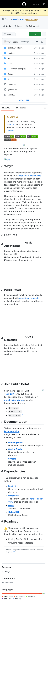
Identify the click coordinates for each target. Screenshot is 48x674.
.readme (11, 53)
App (9, 58)
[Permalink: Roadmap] (2, 521)
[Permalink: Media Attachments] (2, 244)
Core (10, 63)
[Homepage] (24, 4)
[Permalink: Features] (2, 235)
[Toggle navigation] (4, 4)
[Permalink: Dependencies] (2, 471)
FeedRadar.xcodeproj (16, 69)
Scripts (10, 74)
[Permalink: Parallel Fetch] (2, 290)
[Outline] (44, 108)
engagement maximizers (29, 175)
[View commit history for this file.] (42, 42)
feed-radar (18, 19)
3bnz (8, 19)
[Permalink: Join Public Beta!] (2, 384)
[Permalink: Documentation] (2, 421)
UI (8, 79)
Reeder (10, 130)
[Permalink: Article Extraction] (2, 338)
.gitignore (11, 84)
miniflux (10, 124)
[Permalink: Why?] (2, 166)
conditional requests (29, 298)
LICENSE (11, 95)
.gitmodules (12, 89)
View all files (24, 100)
